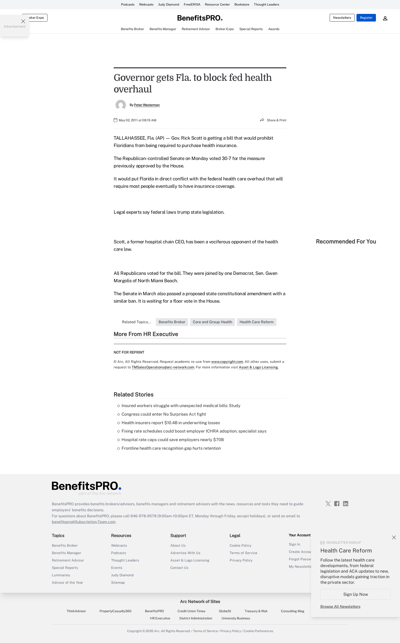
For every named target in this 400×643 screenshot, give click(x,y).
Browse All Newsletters (340, 606)
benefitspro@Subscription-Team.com (84, 522)
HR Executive (160, 618)
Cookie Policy (240, 545)
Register (366, 17)
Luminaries (61, 575)
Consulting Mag (292, 611)
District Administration (195, 618)
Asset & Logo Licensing (189, 560)
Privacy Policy (241, 560)
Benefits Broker (65, 545)
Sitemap (118, 582)
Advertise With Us (185, 553)
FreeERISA (192, 4)
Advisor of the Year (67, 582)
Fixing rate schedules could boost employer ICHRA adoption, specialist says (194, 431)
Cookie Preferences (258, 631)
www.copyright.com (227, 362)
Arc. (157, 631)
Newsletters (342, 17)
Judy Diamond (168, 4)
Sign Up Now (355, 594)
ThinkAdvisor (76, 611)
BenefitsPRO (154, 611)
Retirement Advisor (68, 560)
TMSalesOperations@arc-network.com (163, 367)
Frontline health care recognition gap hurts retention (171, 448)
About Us (178, 545)
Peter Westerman (147, 105)
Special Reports (65, 568)
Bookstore (241, 4)
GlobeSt (225, 611)
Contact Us (179, 568)
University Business (236, 618)
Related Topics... (136, 322)
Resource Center (217, 4)
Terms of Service (243, 553)
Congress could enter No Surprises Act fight (164, 414)
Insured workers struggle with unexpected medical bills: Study (181, 405)
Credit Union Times (191, 611)
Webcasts (146, 4)
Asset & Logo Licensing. (258, 367)
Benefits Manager (66, 553)
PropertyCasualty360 (115, 611)
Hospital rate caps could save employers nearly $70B (173, 439)
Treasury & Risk (256, 611)
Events (116, 568)
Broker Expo (35, 17)
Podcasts (127, 4)
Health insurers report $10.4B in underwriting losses (171, 422)
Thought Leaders (266, 4)
